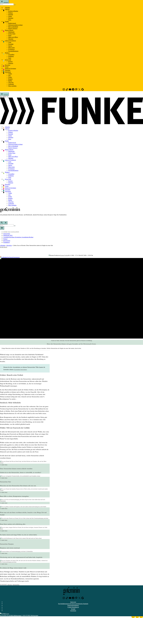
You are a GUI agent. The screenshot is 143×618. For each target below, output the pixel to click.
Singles (10, 46)
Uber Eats (10, 82)
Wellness (7, 53)
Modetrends (11, 32)
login (1, 218)
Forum (6, 67)
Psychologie (11, 49)
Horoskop (7, 65)
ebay (9, 75)
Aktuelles (7, 7)
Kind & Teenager (12, 28)
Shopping (10, 39)
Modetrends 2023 (7, 235)
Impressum (73, 602)
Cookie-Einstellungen (73, 607)
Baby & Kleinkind (13, 27)
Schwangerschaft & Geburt (15, 25)
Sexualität (10, 44)
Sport (9, 58)
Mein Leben (11, 47)
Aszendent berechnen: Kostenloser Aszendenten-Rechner (18, 237)
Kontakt (73, 609)
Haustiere (10, 18)
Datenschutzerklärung (73, 605)
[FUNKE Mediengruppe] (4, 614)
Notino (10, 77)
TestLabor (7, 70)
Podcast (5, 239)
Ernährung (11, 56)
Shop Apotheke (12, 86)
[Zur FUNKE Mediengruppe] (71, 124)
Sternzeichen (6, 233)
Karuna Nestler (64, 255)
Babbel (10, 80)
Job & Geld (8, 60)
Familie (7, 21)
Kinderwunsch (12, 23)
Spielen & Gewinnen (10, 68)
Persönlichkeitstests (13, 51)
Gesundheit (11, 54)
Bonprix (10, 79)
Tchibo (10, 73)
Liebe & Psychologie (10, 40)
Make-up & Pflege (13, 37)
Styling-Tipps (11, 33)
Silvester (10, 584)
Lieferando (11, 84)
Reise (9, 20)
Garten (10, 16)
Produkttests (6, 242)
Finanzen (10, 63)
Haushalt (10, 14)
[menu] (2, 228)
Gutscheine (8, 72)
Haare (9, 35)
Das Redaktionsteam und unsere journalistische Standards (73, 603)
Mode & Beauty (9, 30)
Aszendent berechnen (20, 369)
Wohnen (10, 13)
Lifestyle (7, 9)
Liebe (9, 42)
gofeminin (2, 245)
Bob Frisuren (6, 240)
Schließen (5, 2)
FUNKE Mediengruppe (15, 615)
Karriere (10, 61)
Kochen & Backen (13, 11)
